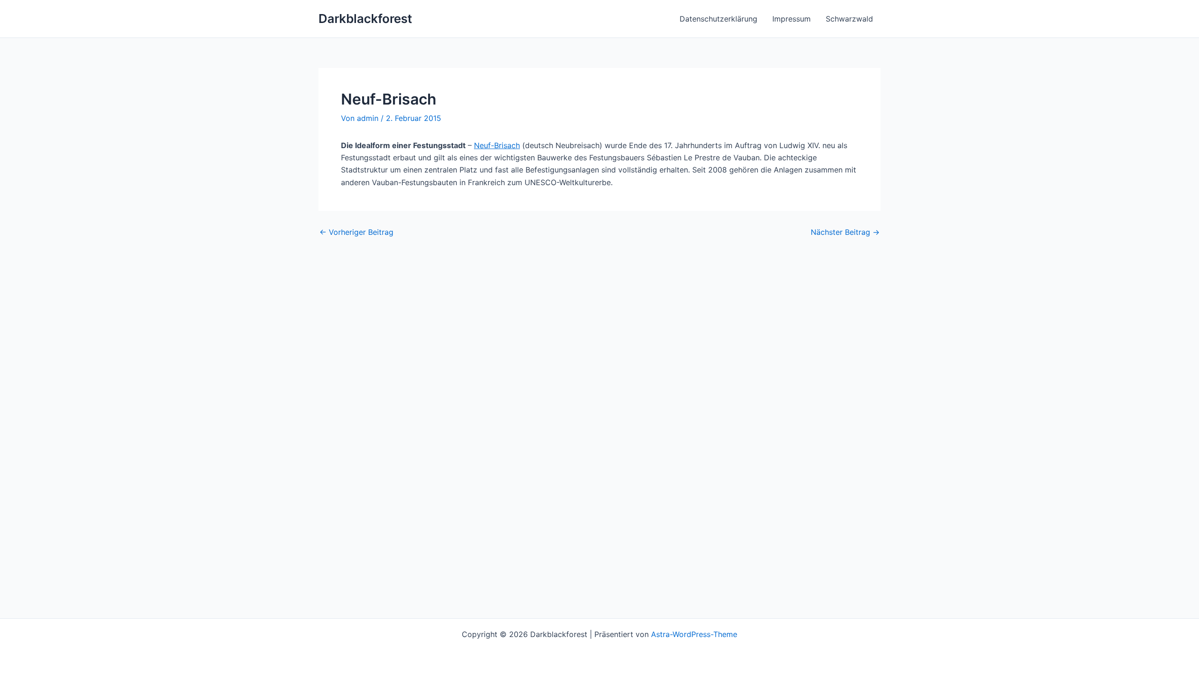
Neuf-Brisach (497, 145)
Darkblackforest (365, 18)
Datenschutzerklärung (718, 18)
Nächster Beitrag (845, 232)
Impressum (791, 18)
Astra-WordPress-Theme (694, 634)
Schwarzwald (849, 18)
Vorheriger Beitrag (356, 232)
